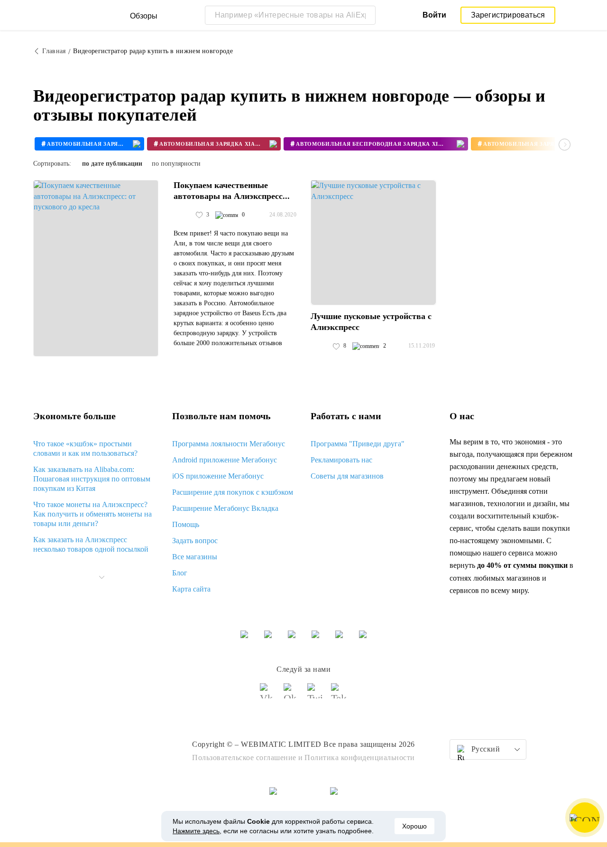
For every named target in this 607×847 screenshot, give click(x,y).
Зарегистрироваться (508, 15)
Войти (434, 15)
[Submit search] (366, 15)
